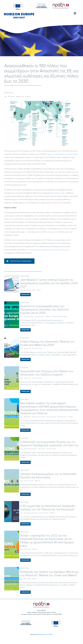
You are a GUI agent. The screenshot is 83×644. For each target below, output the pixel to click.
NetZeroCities (60, 193)
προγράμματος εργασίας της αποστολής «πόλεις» (47, 250)
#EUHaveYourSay (29, 316)
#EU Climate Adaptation (30, 449)
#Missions (28, 96)
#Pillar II (39, 290)
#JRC (33, 290)
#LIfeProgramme (62, 417)
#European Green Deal (38, 417)
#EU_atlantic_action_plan (31, 513)
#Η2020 (70, 417)
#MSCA (34, 579)
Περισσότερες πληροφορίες (20, 261)
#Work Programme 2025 (59, 316)
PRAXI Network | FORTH (46, 634)
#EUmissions (11, 96)
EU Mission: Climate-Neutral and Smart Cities (61, 154)
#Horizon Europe (40, 316)
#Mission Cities (20, 96)
